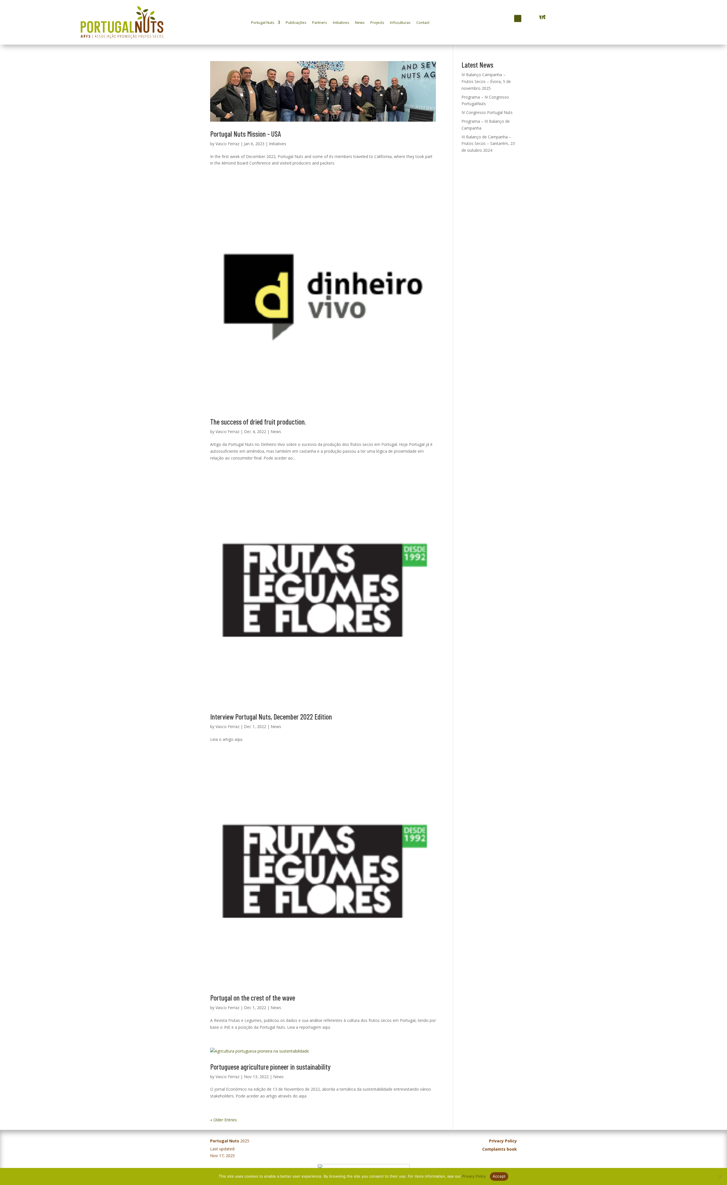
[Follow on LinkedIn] (527, 18)
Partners (319, 22)
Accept (499, 1176)
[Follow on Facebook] (507, 18)
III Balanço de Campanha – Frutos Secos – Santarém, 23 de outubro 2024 (488, 143)
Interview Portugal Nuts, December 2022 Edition (271, 716)
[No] (720, 1176)
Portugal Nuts (262, 22)
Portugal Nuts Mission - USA (245, 133)
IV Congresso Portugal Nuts (487, 112)
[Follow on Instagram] (517, 18)
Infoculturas (400, 22)
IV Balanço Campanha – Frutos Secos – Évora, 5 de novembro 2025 (486, 81)
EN (541, 17)
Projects (377, 22)
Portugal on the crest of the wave (252, 997)
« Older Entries (223, 1119)
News (360, 22)
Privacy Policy (474, 1176)
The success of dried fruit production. (258, 421)
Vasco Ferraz (227, 143)
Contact (422, 22)
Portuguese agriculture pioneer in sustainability (270, 1066)
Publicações (296, 22)
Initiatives (341, 22)
